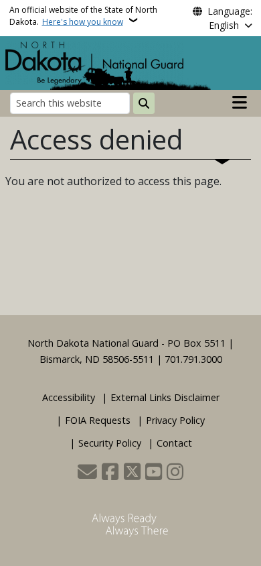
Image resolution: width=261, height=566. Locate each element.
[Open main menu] (239, 102)
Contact (174, 443)
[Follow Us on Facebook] (110, 473)
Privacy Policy (175, 420)
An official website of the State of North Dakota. (83, 15)
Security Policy (109, 443)
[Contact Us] (87, 473)
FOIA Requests (97, 420)
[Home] (94, 61)
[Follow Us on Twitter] (132, 473)
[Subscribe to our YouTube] (153, 473)
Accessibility (68, 397)
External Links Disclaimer (165, 397)
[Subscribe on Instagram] (175, 473)
